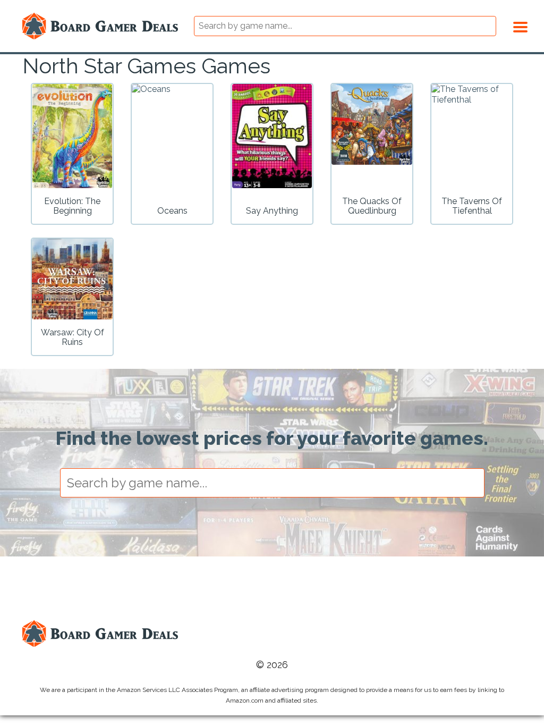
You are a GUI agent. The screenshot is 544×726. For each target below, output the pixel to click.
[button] (520, 25)
